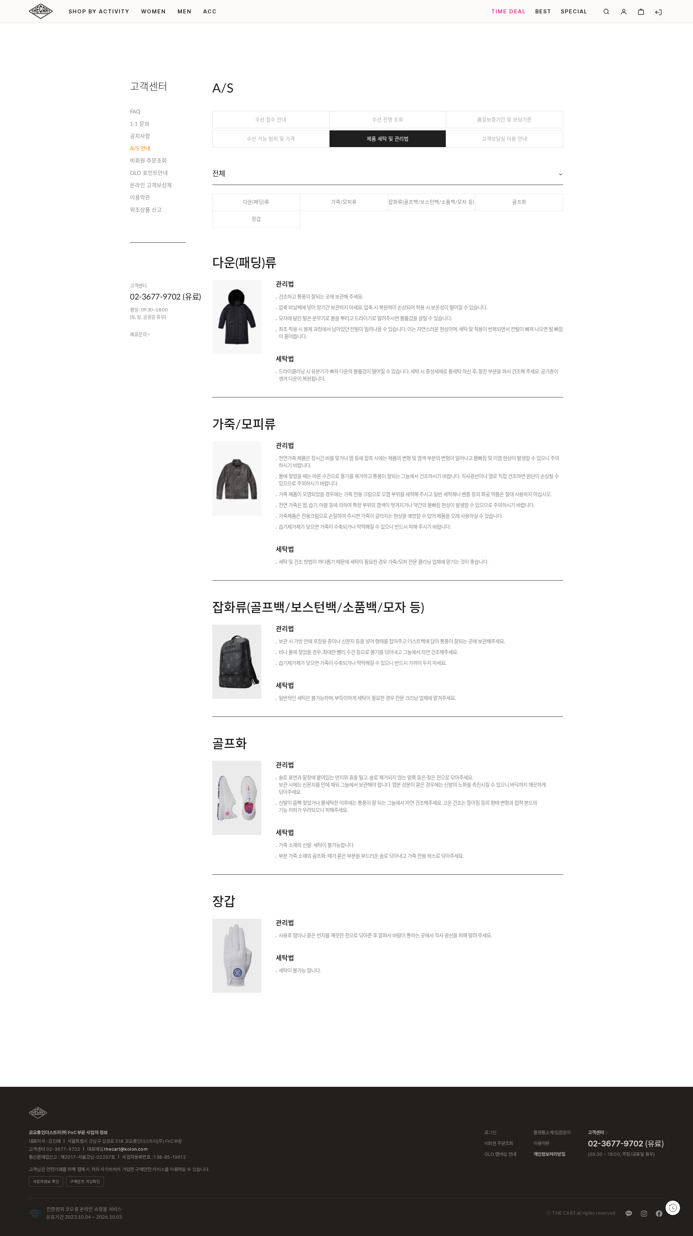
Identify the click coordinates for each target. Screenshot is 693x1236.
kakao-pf (629, 1214)
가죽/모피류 (344, 202)
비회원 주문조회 (148, 161)
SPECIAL (574, 11)
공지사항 (140, 136)
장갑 (256, 219)
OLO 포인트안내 (149, 173)
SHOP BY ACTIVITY (99, 11)
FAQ (135, 112)
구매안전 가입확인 (85, 1181)
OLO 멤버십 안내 (500, 1154)
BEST (543, 11)
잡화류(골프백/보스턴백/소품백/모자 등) (431, 202)
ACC (210, 11)
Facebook (659, 1214)
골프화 (519, 202)
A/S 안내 (140, 148)
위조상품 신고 (146, 210)
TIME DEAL (508, 11)
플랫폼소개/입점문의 (552, 1132)
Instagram (644, 1214)
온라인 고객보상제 (151, 185)
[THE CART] (38, 1113)
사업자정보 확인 (46, 1181)
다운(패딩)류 (256, 202)
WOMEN (153, 11)
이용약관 (140, 198)
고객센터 (596, 1132)
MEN (185, 11)
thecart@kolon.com (125, 1149)
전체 (218, 174)
